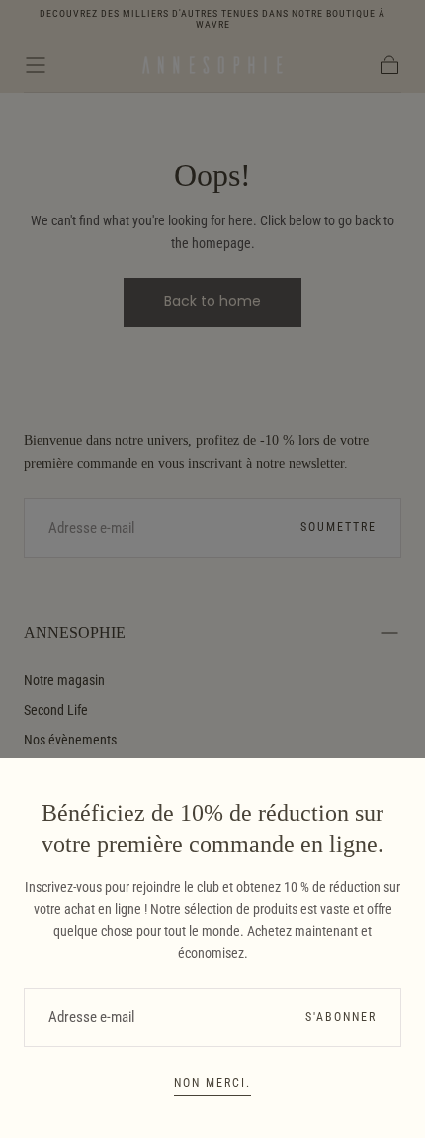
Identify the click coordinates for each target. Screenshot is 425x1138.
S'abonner (341, 1017)
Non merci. (212, 1083)
